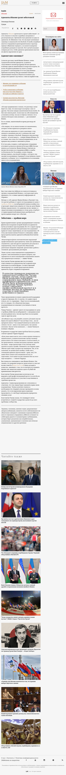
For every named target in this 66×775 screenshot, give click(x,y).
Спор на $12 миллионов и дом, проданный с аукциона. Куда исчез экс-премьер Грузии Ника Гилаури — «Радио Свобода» (20, 650)
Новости (53, 99)
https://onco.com (18, 365)
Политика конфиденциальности (27, 758)
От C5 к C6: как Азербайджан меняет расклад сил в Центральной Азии (51, 92)
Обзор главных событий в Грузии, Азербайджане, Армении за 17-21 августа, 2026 (20, 746)
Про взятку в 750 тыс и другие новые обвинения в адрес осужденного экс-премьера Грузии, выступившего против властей (19, 520)
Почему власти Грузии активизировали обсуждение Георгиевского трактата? (17, 488)
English (3, 11)
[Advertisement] (20, 438)
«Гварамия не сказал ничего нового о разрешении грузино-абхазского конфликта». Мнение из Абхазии (53, 219)
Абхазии (11, 34)
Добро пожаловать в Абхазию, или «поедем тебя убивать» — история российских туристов (13, 92)
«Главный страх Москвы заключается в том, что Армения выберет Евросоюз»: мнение (18, 682)
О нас (3, 758)
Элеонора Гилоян (7, 22)
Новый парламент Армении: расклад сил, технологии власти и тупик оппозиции (20, 714)
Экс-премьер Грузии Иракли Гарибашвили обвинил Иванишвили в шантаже (51, 73)
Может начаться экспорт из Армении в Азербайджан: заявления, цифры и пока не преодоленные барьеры (51, 208)
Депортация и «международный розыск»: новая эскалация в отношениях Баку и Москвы (53, 64)
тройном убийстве (7, 204)
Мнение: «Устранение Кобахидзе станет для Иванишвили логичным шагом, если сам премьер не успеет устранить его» (53, 231)
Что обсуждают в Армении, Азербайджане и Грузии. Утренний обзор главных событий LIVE (20, 554)
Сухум (3, 24)
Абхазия (4, 14)
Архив (31, 13)
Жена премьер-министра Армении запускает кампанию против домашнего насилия (53, 54)
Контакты (10, 758)
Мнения (53, 171)
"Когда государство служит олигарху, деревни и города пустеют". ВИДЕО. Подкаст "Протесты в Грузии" (18, 618)
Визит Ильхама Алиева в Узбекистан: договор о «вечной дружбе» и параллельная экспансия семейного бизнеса (18, 586)
